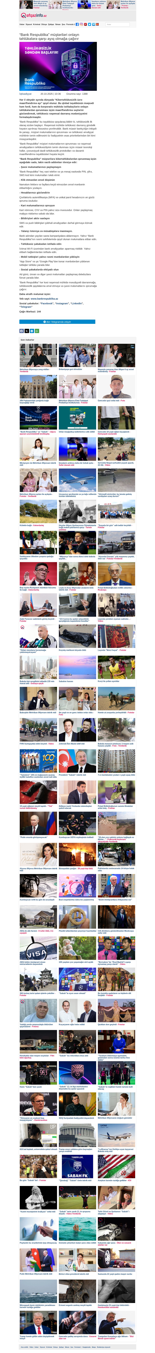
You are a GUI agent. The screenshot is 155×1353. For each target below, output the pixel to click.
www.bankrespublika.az (44, 298)
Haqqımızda (86, 1347)
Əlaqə (94, 1347)
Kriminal (36, 24)
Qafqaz (51, 24)
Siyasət (29, 24)
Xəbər (21, 24)
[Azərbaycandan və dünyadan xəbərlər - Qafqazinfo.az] (33, 15)
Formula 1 (70, 24)
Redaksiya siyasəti (103, 1347)
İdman (58, 24)
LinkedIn (77, 303)
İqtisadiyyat (25, 93)
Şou (63, 24)
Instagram (62, 303)
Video (31, 1347)
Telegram (26, 307)
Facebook (46, 303)
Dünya (44, 24)
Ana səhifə (24, 1347)
